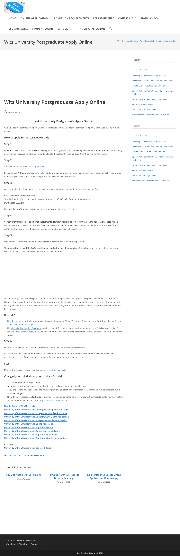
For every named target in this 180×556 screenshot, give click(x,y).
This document (14, 321)
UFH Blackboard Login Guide (144, 109)
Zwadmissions (15, 112)
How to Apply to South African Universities (149, 86)
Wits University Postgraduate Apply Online (158, 41)
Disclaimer (24, 544)
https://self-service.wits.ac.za (53, 400)
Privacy (20, 540)
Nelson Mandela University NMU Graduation (150, 114)
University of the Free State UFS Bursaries (149, 75)
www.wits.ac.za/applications (32, 166)
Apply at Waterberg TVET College (23, 474)
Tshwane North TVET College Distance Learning (64, 476)
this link (94, 389)
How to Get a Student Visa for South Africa (149, 99)
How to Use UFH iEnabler (142, 104)
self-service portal (110, 248)
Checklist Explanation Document (26, 328)
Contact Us (36, 544)
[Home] (118, 41)
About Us (10, 540)
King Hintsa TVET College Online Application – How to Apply (104, 476)
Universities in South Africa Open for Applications (152, 80)
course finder (18, 150)
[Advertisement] (63, 78)
